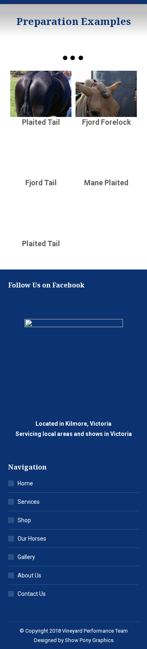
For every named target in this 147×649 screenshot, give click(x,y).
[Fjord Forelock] (106, 94)
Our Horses (32, 538)
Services (29, 502)
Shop (24, 520)
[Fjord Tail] (40, 155)
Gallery (26, 557)
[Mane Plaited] (106, 155)
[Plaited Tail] (40, 94)
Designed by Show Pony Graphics (74, 640)
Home (25, 483)
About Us (29, 575)
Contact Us (32, 594)
